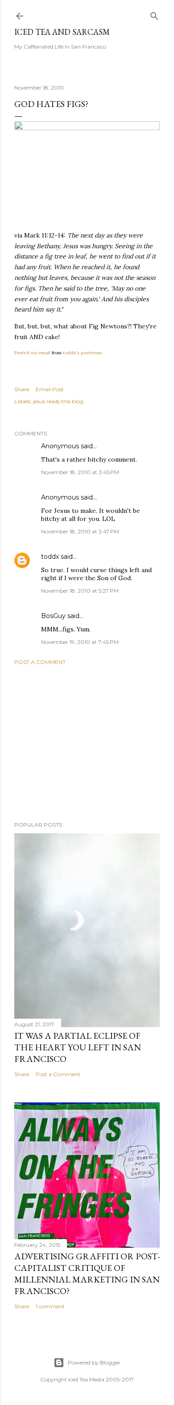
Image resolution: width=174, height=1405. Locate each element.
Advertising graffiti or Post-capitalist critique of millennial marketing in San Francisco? (87, 1273)
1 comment (50, 1306)
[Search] (154, 14)
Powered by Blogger (94, 1362)
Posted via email (32, 353)
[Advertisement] (87, 743)
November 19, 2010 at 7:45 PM (80, 642)
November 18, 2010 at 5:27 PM (80, 590)
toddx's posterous (82, 353)
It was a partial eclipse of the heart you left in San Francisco (77, 1047)
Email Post (50, 389)
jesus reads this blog (58, 401)
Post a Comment (40, 662)
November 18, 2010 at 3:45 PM (80, 472)
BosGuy (53, 616)
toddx (50, 557)
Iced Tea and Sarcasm (62, 32)
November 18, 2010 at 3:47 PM (80, 531)
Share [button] (21, 389)
